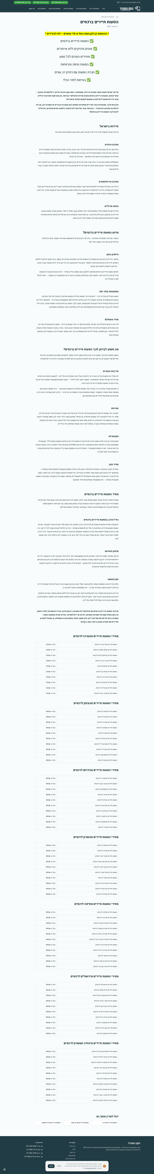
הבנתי (51, 1166)
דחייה (59, 1166)
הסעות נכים (42, 8)
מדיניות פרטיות (70, 1159)
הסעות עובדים (81, 8)
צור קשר (32, 8)
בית (103, 8)
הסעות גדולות (68, 8)
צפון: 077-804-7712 (40, 2)
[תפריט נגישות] (4, 1169)
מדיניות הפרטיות (90, 1168)
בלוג (74, 1149)
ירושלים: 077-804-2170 (32, 1157)
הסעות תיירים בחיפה (107, 17)
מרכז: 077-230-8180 (58, 2)
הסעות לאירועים (54, 8)
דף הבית (72, 1146)
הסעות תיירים (94, 8)
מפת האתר (71, 1155)
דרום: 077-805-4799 (21, 2)
